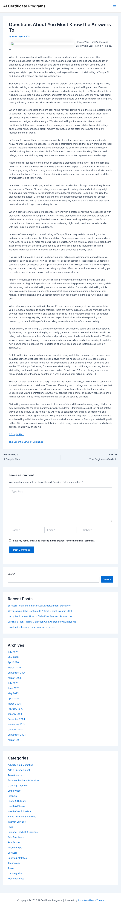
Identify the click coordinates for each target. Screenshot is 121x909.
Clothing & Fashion (18, 785)
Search (11, 573)
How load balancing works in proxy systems (31, 627)
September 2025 (17, 672)
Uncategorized (15, 873)
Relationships (15, 847)
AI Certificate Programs (24, 6)
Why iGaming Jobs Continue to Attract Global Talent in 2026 (40, 611)
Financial (12, 796)
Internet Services (17, 821)
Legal (10, 827)
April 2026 (13, 662)
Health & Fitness (16, 806)
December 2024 (16, 719)
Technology (14, 863)
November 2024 (16, 724)
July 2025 (13, 683)
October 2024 (15, 729)
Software (12, 852)
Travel (11, 868)
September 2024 (17, 734)
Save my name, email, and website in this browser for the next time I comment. (54, 540)
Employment (14, 790)
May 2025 (13, 693)
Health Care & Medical (19, 811)
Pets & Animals (16, 837)
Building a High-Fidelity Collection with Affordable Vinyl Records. (42, 621)
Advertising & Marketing (20, 765)
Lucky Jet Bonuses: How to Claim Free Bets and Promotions (40, 616)
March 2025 (14, 703)
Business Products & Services (23, 780)
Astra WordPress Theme (91, 900)
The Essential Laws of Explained (26, 441)
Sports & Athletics (17, 858)
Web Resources (16, 878)
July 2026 (13, 652)
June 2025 (13, 688)
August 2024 (15, 740)
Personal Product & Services (23, 832)
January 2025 (15, 714)
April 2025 (13, 698)
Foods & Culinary (17, 801)
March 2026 (14, 667)
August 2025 (15, 678)
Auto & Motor (15, 775)
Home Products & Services (22, 816)
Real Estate (14, 842)
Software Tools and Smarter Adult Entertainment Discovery (39, 605)
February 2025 (15, 709)
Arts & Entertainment (19, 770)
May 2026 (13, 657)
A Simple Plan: (16, 434)
